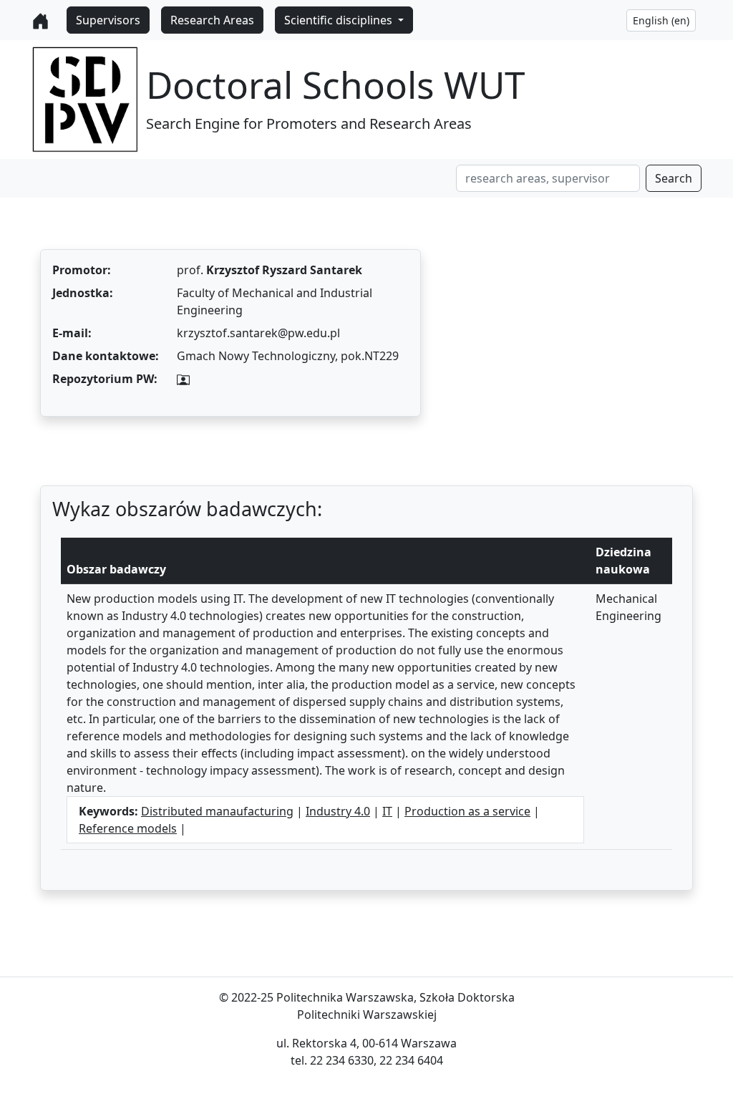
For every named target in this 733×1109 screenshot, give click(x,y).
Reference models (128, 828)
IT (387, 811)
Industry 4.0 (338, 811)
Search (673, 178)
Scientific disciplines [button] (339, 20)
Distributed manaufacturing (217, 811)
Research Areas (212, 20)
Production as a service (467, 811)
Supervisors (108, 20)
